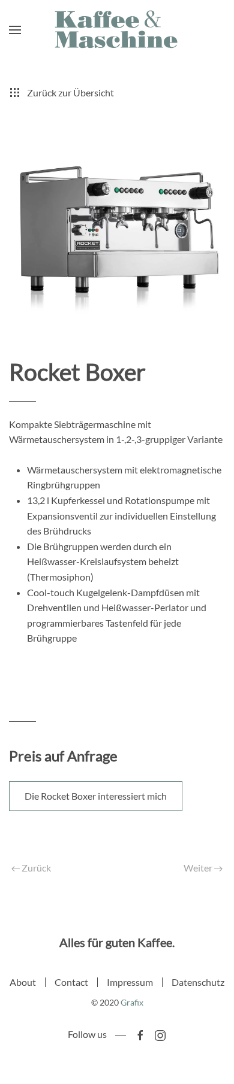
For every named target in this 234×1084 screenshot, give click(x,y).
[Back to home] (117, 30)
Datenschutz (198, 982)
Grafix (132, 1002)
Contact (71, 982)
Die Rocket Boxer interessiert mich (96, 795)
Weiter (199, 867)
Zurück (35, 867)
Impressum (130, 982)
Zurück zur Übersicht (70, 92)
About (23, 982)
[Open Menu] (15, 30)
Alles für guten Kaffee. (117, 942)
